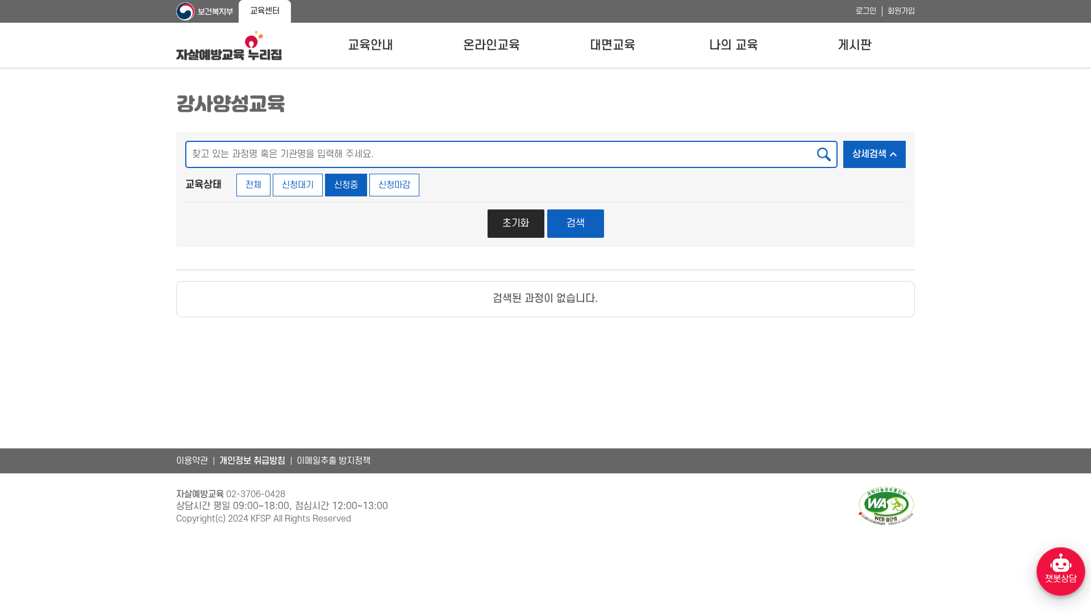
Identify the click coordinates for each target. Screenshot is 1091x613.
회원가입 (901, 11)
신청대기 (298, 185)
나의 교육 (733, 45)
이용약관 (192, 461)
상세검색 (879, 154)
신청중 (346, 185)
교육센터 (265, 11)
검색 (576, 223)
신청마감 (394, 185)
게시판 (855, 45)
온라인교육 (491, 45)
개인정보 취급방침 (252, 461)
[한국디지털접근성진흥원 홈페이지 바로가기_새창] (886, 506)
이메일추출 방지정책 (333, 461)
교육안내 (370, 45)
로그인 (866, 11)
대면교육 (612, 45)
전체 (253, 185)
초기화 (515, 223)
